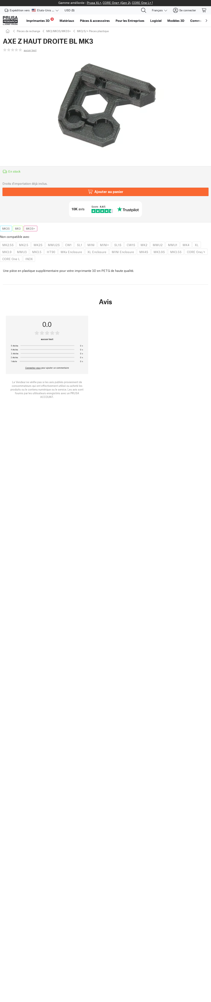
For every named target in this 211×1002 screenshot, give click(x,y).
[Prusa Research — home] (10, 20)
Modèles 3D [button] (175, 20)
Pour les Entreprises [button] (130, 20)
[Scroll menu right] (206, 20)
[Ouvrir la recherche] (143, 10)
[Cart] (204, 10)
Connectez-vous (33, 367)
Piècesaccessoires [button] (95, 20)
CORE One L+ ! (142, 2)
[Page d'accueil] (8, 31)
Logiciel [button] (156, 20)
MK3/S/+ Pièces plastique (93, 31)
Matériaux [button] (67, 20)
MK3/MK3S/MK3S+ (58, 31)
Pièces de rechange (28, 31)
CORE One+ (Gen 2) (116, 2)
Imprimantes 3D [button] (39, 20)
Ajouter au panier (108, 191)
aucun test (30, 50)
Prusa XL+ (94, 2)
